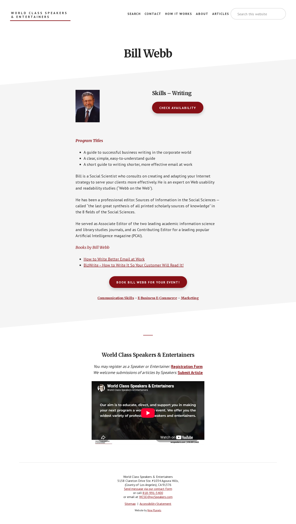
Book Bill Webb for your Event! (148, 282)
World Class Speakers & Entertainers (39, 15)
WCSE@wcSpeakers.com (156, 497)
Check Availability (177, 108)
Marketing (190, 298)
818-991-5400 (153, 493)
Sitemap (130, 504)
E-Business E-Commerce (157, 298)
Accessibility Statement (155, 504)
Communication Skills (115, 298)
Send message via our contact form (148, 489)
